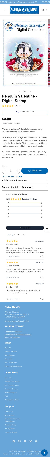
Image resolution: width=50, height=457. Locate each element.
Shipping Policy (10, 425)
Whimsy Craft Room (12, 381)
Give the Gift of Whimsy (13, 366)
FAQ (6, 396)
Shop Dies (8, 359)
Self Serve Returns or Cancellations (12, 420)
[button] (5, 10)
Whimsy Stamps (20, 451)
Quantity (5, 166)
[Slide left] (19, 91)
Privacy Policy (10, 428)
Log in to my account (13, 331)
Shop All (8, 348)
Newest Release (11, 351)
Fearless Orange (41, 454)
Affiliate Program (11, 392)
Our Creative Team (12, 385)
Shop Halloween (11, 362)
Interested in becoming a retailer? (18, 334)
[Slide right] (30, 91)
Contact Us (9, 411)
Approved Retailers (12, 337)
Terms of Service (11, 432)
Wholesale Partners (12, 400)
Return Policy (9, 415)
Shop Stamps (10, 355)
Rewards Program (11, 389)
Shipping (4, 123)
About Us (8, 378)
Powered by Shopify (10, 454)
